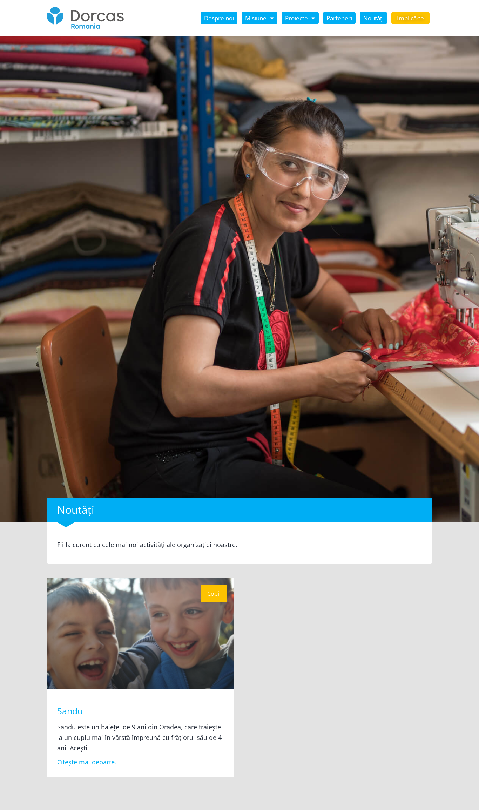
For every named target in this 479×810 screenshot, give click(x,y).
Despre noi (219, 18)
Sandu (70, 711)
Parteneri (339, 18)
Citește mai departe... (88, 762)
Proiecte (296, 18)
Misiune (256, 18)
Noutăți (373, 18)
